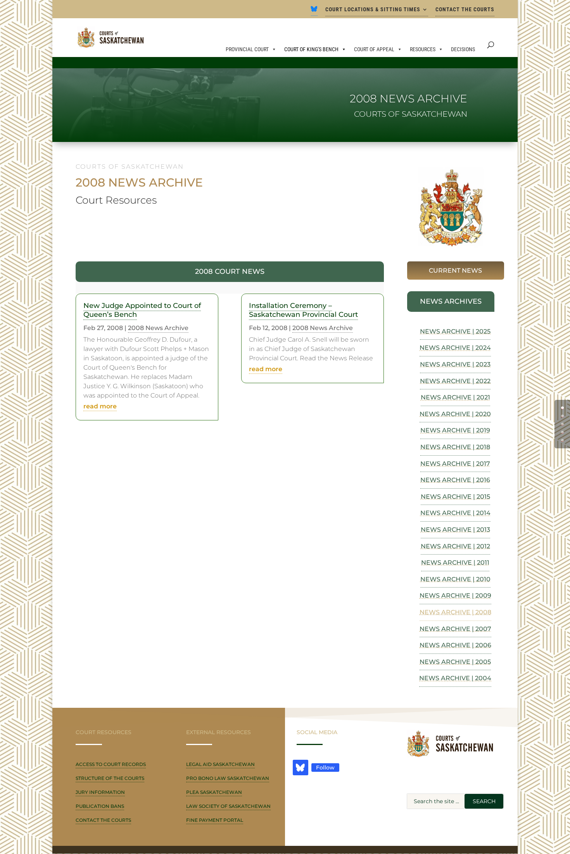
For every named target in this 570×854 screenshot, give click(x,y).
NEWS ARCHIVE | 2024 (455, 347)
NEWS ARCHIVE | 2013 (455, 529)
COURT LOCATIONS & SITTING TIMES (372, 9)
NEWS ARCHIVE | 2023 (455, 364)
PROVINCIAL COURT (247, 49)
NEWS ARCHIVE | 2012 (455, 546)
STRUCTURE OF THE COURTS (110, 778)
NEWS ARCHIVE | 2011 (455, 562)
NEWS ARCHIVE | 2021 (455, 397)
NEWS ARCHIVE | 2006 (455, 645)
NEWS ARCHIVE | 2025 (455, 331)
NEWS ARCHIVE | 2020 (455, 414)
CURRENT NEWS (455, 270)
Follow (325, 767)
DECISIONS (463, 49)
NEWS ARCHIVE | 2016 (455, 480)
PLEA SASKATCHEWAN (214, 792)
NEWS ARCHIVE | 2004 (455, 678)
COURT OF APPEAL (374, 49)
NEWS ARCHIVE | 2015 (455, 496)
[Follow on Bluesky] (300, 767)
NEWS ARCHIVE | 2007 (455, 629)
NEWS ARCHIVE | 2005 (455, 662)
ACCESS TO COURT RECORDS (111, 764)
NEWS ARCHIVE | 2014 (455, 513)
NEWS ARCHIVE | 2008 (455, 612)
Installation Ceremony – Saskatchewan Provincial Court (303, 310)
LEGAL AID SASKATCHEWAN (220, 764)
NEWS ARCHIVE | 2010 (455, 579)
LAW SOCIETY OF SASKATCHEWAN (228, 806)
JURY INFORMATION (100, 792)
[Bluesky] (314, 11)
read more (100, 406)
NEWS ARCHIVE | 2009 (455, 595)
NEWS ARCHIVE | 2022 (455, 381)
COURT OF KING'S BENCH (311, 49)
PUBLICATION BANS (100, 806)
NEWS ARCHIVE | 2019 (455, 430)
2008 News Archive (158, 328)
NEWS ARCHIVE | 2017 (455, 463)
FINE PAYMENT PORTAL (214, 820)
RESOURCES (422, 49)
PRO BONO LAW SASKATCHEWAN (227, 778)
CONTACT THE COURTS (464, 9)
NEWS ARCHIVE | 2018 (455, 447)
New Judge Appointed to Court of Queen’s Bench (142, 310)
